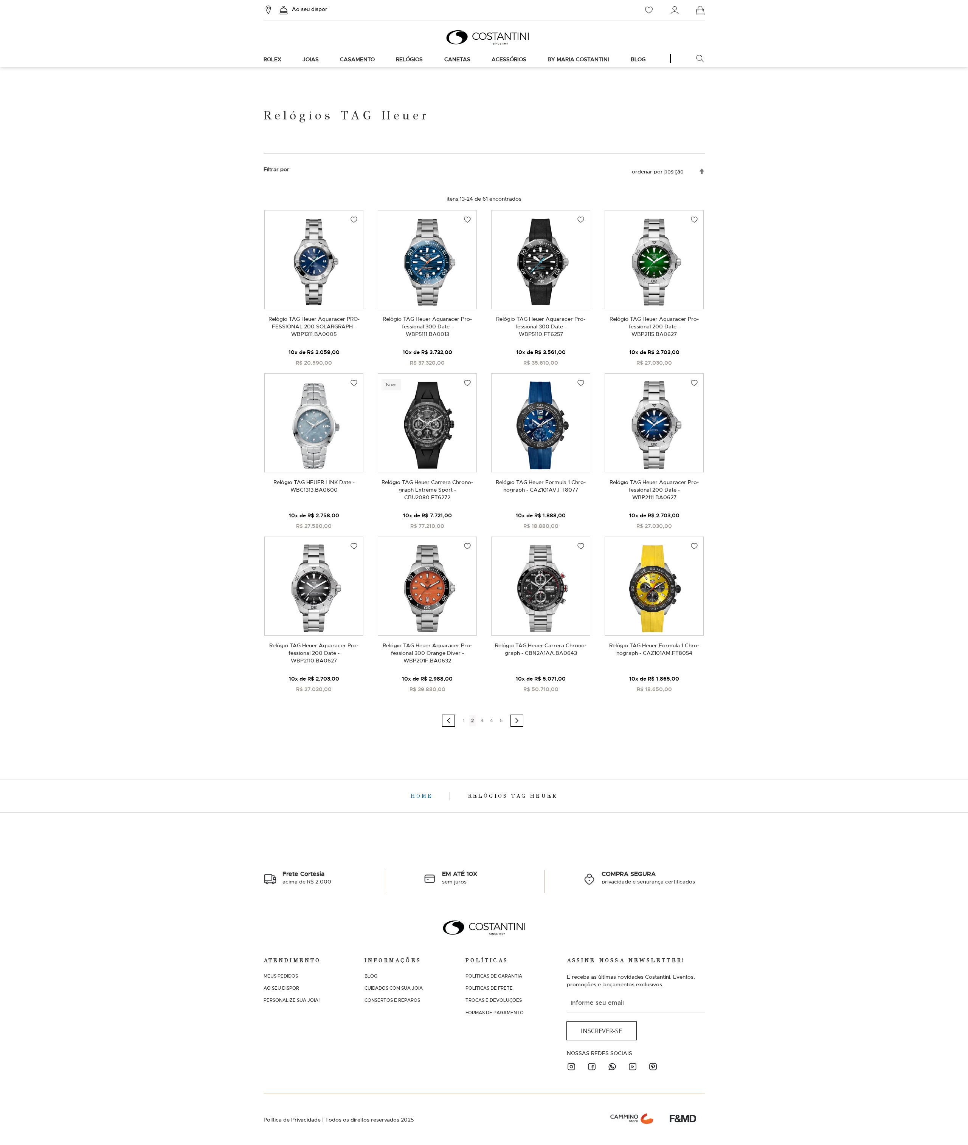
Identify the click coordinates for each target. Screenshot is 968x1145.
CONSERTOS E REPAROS (392, 1000)
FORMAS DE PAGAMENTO (494, 1013)
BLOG (371, 976)
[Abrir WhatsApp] (949, 1125)
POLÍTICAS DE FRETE (489, 988)
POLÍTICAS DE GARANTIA (493, 976)
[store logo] (484, 37)
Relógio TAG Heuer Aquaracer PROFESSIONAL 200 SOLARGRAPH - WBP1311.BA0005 (314, 326)
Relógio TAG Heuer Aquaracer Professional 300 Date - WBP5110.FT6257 (540, 326)
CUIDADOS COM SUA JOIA (394, 988)
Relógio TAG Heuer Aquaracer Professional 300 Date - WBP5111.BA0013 (427, 326)
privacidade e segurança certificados (648, 877)
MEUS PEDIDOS (281, 976)
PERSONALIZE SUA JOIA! (292, 1000)
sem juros (459, 877)
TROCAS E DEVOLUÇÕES (493, 1000)
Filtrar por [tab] (276, 169)
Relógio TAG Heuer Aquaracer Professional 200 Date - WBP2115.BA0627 (654, 326)
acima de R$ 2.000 (306, 877)
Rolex (272, 59)
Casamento (357, 59)
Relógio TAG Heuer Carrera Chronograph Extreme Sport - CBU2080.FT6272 (427, 490)
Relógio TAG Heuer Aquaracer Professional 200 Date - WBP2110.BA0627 (313, 653)
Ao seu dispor (309, 9)
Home (424, 796)
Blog (638, 59)
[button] (354, 219)
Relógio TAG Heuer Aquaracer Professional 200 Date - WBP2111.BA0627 (654, 490)
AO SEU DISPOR (281, 988)
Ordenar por (647, 171)
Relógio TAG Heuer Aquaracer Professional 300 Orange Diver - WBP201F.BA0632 (427, 653)
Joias (310, 59)
